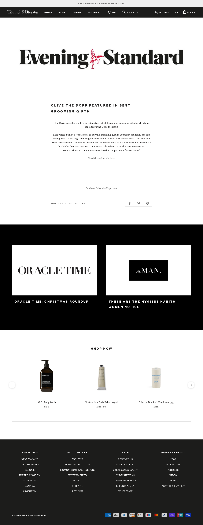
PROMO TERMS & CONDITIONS (77, 469)
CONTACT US (125, 459)
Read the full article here (101, 158)
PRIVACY (78, 480)
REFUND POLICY (125, 485)
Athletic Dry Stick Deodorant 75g (156, 402)
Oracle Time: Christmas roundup (52, 301)
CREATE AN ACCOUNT (125, 469)
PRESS (173, 480)
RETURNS (77, 491)
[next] (191, 385)
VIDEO (173, 475)
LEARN (76, 12)
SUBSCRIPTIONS (125, 475)
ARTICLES (173, 469)
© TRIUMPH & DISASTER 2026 (29, 516)
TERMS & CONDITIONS (78, 464)
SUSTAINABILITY (77, 475)
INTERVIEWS (173, 464)
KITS (62, 12)
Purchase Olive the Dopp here (101, 188)
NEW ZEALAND (29, 459)
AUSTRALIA (29, 480)
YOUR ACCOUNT (125, 464)
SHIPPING (77, 485)
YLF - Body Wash (47, 402)
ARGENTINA (30, 491)
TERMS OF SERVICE (125, 480)
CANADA (30, 485)
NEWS (173, 459)
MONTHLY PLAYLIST (173, 485)
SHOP (48, 12)
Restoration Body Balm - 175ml (101, 402)
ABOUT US (78, 459)
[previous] (12, 385)
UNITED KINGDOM (30, 475)
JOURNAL (94, 12)
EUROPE (29, 469)
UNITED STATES (30, 464)
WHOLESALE (125, 491)
